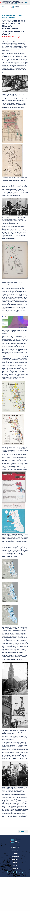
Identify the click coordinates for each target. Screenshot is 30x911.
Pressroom (15, 868)
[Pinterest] (13, 872)
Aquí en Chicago (5, 50)
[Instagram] (10, 872)
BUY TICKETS (15, 854)
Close (26, 2)
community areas (13, 306)
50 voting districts (12, 186)
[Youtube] (16, 872)
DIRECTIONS (15, 851)
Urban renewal (11, 797)
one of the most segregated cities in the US (15, 546)
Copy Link (22, 37)
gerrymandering (23, 232)
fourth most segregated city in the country (18, 550)
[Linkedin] (19, 872)
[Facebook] (8, 872)
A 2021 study (5, 356)
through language (13, 351)
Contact (15, 865)
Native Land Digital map (7, 346)
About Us (15, 859)
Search (27, 7)
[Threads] (22, 872)
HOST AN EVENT (15, 856)
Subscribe (22, 831)
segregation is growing (7, 554)
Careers (15, 862)
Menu (3, 6)
